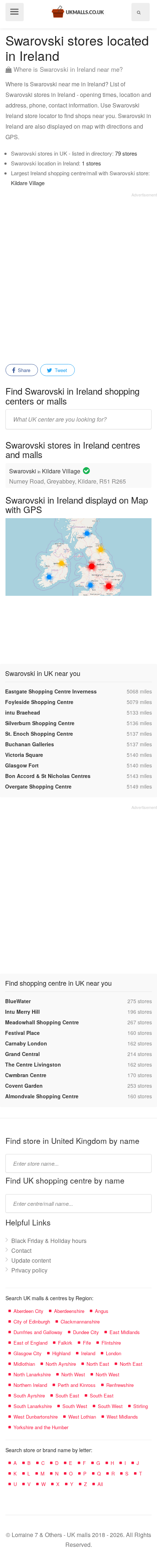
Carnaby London (26, 1043)
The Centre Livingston (33, 1064)
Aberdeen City (28, 1310)
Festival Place (22, 1032)
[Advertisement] (78, 276)
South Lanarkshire (33, 1406)
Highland (61, 1353)
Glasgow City (28, 1353)
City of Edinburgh (32, 1321)
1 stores (91, 163)
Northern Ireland (30, 1384)
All (100, 1484)
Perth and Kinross (77, 1384)
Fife (87, 1342)
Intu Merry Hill (22, 1011)
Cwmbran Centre (25, 1075)
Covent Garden (24, 1085)
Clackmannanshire (80, 1321)
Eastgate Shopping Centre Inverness (51, 691)
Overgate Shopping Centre (38, 786)
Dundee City (86, 1332)
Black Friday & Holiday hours (49, 1240)
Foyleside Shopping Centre (39, 701)
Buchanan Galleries (29, 744)
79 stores (126, 153)
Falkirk (65, 1342)
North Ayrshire (61, 1363)
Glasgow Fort (22, 765)
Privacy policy (29, 1270)
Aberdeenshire (69, 1310)
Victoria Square (24, 754)
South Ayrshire (29, 1395)
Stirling (140, 1406)
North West (73, 1374)
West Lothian (82, 1416)
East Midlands (125, 1332)
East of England (30, 1342)
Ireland (88, 1353)
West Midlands (122, 1416)
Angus (101, 1310)
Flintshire (111, 1342)
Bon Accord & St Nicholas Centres (48, 775)
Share (23, 370)
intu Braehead (22, 712)
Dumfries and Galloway (38, 1332)
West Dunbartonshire (36, 1416)
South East (67, 1395)
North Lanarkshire (32, 1374)
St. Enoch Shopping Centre (39, 733)
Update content (31, 1260)
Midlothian (24, 1363)
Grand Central (22, 1053)
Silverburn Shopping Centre (39, 723)
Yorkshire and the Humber (41, 1427)
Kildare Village (28, 183)
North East (98, 1363)
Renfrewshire (120, 1384)
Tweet (60, 370)
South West (74, 1406)
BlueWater (18, 1001)
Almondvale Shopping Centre (41, 1096)
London (113, 1353)
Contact (21, 1250)
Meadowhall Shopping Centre (42, 1022)
